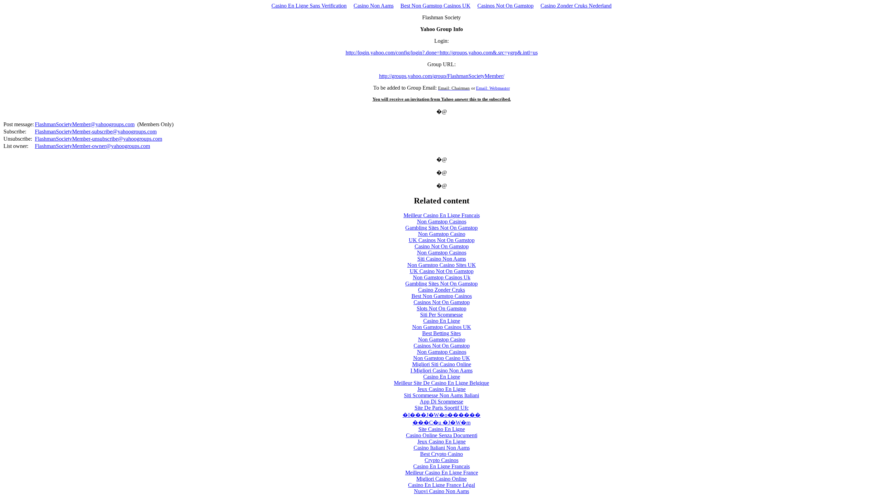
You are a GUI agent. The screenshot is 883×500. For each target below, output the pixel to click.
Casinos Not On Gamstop (505, 6)
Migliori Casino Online (441, 479)
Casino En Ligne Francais (441, 466)
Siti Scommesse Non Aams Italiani (441, 395)
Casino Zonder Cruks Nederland (576, 6)
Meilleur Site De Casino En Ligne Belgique (441, 383)
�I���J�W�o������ (441, 415)
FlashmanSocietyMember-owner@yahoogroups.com (92, 146)
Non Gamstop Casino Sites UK (441, 265)
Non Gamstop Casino (441, 234)
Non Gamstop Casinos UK (441, 327)
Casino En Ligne (441, 321)
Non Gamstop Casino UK (441, 358)
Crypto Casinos (441, 460)
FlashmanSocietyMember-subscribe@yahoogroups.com (96, 131)
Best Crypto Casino (441, 454)
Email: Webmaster (493, 88)
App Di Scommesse (441, 401)
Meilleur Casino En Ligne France (441, 473)
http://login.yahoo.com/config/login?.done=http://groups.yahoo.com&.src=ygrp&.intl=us (442, 53)
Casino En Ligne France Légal (441, 485)
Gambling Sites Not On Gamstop (441, 228)
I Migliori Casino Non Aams (441, 370)
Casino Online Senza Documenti (441, 435)
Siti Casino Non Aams (441, 259)
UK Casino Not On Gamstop (442, 271)
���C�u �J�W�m (441, 423)
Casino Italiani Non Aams (442, 448)
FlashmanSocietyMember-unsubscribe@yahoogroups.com (98, 139)
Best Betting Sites (441, 333)
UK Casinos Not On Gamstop (442, 240)
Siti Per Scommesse (441, 315)
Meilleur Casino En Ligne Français (442, 215)
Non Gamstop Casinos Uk (441, 277)
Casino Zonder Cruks (441, 290)
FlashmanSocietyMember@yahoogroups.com (85, 124)
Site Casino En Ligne (441, 429)
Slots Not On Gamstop (441, 308)
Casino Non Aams (374, 6)
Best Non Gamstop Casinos (441, 296)
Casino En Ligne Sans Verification (309, 6)
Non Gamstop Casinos (441, 221)
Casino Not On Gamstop (442, 246)
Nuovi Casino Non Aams (441, 491)
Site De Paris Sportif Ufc (442, 408)
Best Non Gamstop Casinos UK (435, 6)
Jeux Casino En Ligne (441, 389)
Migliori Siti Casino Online (441, 364)
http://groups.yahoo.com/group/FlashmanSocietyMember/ (441, 76)
